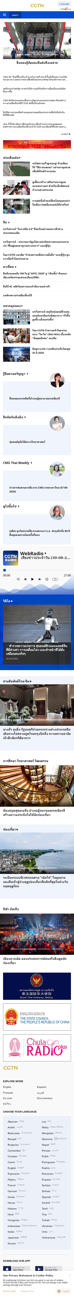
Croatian (17, 1156)
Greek (16, 1196)
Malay (52, 1127)
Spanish (50, 1196)
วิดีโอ (8, 601)
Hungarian (18, 1220)
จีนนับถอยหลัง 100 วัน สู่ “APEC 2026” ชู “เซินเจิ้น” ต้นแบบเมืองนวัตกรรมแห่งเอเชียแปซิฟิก (35, 275)
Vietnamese (54, 1237)
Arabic (15, 1127)
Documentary (44, 1098)
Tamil (48, 1208)
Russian (51, 1179)
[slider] (4, 570)
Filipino (16, 1179)
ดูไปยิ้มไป (10, 506)
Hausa (15, 1202)
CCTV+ (7, 1103)
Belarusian (20, 1133)
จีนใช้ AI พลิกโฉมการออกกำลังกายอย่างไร (26, 286)
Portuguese (53, 1162)
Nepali (49, 1144)
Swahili (51, 1202)
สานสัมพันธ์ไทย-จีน (17, 681)
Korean (16, 1243)
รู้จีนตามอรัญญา (14, 373)
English (7, 1086)
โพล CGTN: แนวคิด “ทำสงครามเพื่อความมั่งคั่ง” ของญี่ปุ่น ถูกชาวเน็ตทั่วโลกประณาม (36, 257)
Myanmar (54, 1138)
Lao (46, 1121)
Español (41, 1086)
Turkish (49, 1220)
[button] (19, 54)
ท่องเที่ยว (10, 829)
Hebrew (16, 1208)
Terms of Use (27, 1291)
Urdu (47, 1231)
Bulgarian (19, 1144)
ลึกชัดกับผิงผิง (13, 417)
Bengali (14, 1138)
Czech (15, 1162)
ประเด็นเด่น (11, 157)
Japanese (17, 1237)
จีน (5, 222)
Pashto (49, 1167)
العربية (40, 1092)
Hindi (13, 1214)
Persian (50, 1150)
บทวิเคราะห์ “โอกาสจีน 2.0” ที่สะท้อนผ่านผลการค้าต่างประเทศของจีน (33, 231)
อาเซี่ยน (8, 266)
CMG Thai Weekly (16, 462)
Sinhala (49, 1191)
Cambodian (16, 1150)
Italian (15, 1231)
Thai (47, 1214)
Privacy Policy (9, 1291)
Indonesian (22, 1225)
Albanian (16, 1121)
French (16, 1185)
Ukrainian (53, 1225)
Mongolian (52, 1133)
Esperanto (18, 1173)
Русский (7, 1098)
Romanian (52, 1173)
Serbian (50, 1185)
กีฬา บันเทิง (11, 909)
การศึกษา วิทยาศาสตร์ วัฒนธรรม (25, 761)
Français (8, 1092)
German (17, 1191)
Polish (49, 1156)
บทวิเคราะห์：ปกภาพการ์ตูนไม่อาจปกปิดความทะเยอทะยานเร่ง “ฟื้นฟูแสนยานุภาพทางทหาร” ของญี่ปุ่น (36, 244)
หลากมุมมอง (12, 305)
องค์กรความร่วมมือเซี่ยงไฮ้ (17, 295)
